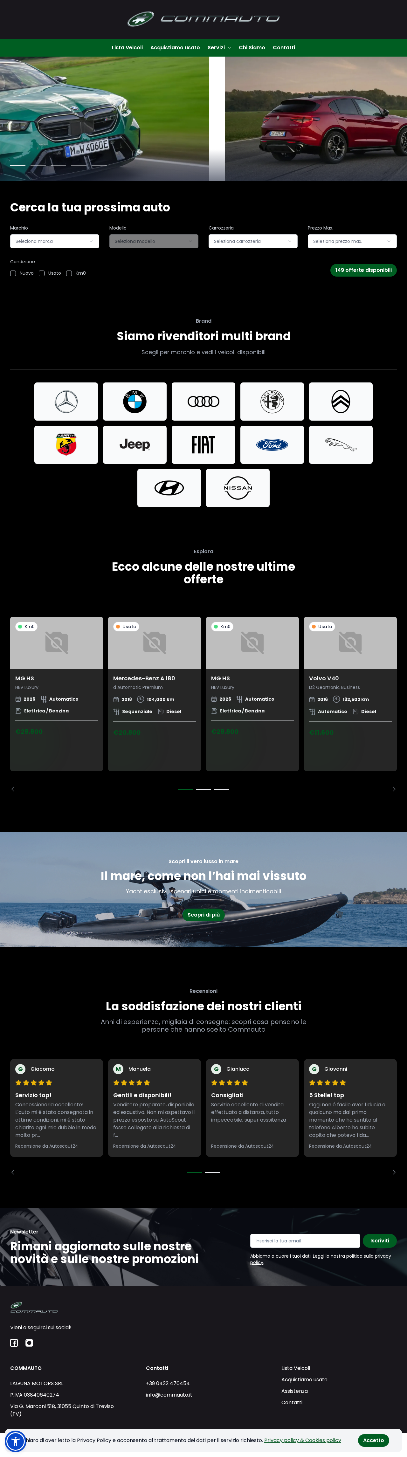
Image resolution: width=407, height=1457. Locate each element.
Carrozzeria (221, 228)
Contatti (284, 47)
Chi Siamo (252, 47)
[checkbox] (13, 273)
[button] (15, 1441)
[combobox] (54, 241)
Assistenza (294, 1391)
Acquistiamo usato (175, 47)
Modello (118, 228)
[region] (203, 704)
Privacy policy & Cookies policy (302, 1440)
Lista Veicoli (127, 47)
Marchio (19, 228)
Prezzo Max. (320, 228)
